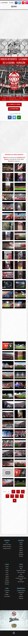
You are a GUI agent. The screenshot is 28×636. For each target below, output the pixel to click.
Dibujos (21, 552)
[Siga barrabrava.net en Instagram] (26, 2)
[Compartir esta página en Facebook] (10, 117)
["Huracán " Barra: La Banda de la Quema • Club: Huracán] (20, 294)
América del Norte (7, 546)
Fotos (21, 544)
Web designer (21, 581)
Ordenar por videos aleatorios (14, 154)
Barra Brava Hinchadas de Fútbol (14, 47)
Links (7, 572)
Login (21, 594)
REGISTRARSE (5, 2)
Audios (7, 570)
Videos (21, 542)
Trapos (21, 548)
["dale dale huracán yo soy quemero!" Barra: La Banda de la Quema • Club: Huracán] (20, 404)
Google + (7, 594)
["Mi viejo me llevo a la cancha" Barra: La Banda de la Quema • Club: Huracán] (20, 255)
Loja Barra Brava (21, 590)
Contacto (21, 596)
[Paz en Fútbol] (14, 614)
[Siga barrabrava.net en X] (19, 2)
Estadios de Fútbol (21, 570)
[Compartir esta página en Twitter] (14, 117)
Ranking (21, 566)
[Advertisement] (14, 24)
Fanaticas (21, 554)
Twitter (7, 592)
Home (4, 98)
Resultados (21, 576)
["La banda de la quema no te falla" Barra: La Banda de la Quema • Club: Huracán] (8, 404)
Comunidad (7, 596)
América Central (7, 544)
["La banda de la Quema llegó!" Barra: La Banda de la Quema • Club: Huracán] (8, 453)
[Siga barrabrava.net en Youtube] (23, 2)
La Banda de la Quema (14, 99)
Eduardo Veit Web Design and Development (14, 633)
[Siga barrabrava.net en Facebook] (16, 2)
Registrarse (21, 592)
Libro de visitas (21, 572)
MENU (15, 6)
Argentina (21, 98)
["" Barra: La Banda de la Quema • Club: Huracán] (8, 197)
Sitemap (21, 598)
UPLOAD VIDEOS (15, 109)
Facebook (7, 590)
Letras (20, 546)
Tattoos (21, 550)
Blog (21, 568)
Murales (21, 556)
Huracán (4, 99)
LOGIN (11, 2)
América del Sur (12, 98)
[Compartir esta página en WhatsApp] (19, 117)
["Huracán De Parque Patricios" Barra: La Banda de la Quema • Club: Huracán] (8, 304)
